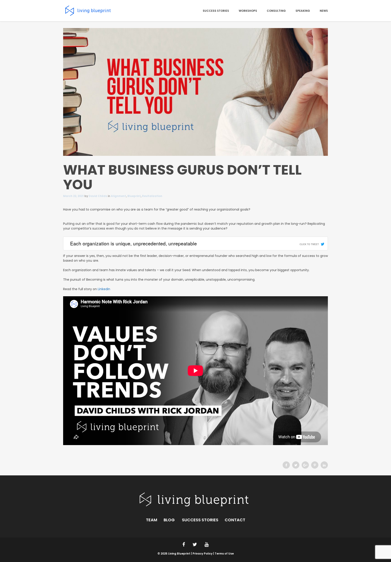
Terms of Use (224, 553)
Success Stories (216, 11)
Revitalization (152, 196)
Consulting (276, 11)
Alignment (118, 196)
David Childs (98, 196)
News (324, 11)
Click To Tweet (309, 244)
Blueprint (134, 196)
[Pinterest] (314, 465)
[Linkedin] (324, 465)
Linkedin (104, 289)
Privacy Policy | (204, 553)
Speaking (303, 11)
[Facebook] (286, 465)
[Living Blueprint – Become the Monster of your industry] (88, 10)
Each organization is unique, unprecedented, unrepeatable (133, 243)
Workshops (248, 11)
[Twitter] (295, 465)
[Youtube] (207, 544)
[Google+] (305, 465)
